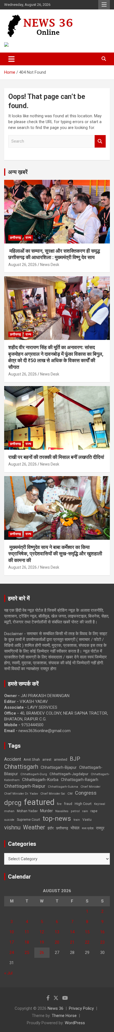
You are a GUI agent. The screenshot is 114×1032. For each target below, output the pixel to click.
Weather (34, 827)
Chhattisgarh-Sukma (63, 787)
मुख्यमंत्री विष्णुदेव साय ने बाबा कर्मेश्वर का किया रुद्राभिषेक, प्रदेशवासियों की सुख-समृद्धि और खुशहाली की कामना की (55, 553)
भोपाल (75, 827)
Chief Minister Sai (52, 793)
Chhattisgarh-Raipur (24, 786)
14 (72, 931)
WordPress (75, 1022)
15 (87, 931)
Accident (12, 759)
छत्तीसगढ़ (62, 828)
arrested (60, 759)
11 (27, 931)
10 (11, 931)
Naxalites (61, 811)
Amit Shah (32, 759)
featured (39, 802)
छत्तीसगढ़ (15, 238)
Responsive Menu (104, 4)
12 (42, 931)
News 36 (55, 1008)
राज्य (28, 238)
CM (70, 793)
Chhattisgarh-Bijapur (59, 767)
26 (42, 952)
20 (57, 942)
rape (93, 811)
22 (87, 942)
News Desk (49, 264)
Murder (46, 810)
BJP (75, 758)
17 (11, 942)
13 (57, 931)
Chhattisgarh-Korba (40, 779)
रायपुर (100, 828)
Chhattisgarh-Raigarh (79, 779)
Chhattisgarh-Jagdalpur (69, 774)
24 (11, 952)
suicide (9, 820)
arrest (46, 760)
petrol (75, 811)
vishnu (12, 827)
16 (102, 931)
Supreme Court (28, 819)
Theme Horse (64, 1015)
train (77, 820)
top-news (57, 818)
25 (27, 952)
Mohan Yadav (27, 811)
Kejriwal (99, 804)
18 (27, 942)
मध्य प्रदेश (88, 828)
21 (72, 942)
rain (85, 811)
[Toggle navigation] (11, 59)
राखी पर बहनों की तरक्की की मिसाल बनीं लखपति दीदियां (56, 457)
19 (42, 942)
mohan (9, 811)
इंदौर (51, 828)
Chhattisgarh (21, 766)
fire (59, 804)
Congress (86, 793)
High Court (83, 804)
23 (102, 942)
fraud (68, 804)
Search (100, 141)
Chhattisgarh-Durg (33, 774)
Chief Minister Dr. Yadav (21, 793)
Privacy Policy (81, 1008)
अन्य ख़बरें (18, 172)
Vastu (87, 820)
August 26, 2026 (22, 264)
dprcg (13, 803)
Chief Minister (90, 787)
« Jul (8, 973)
